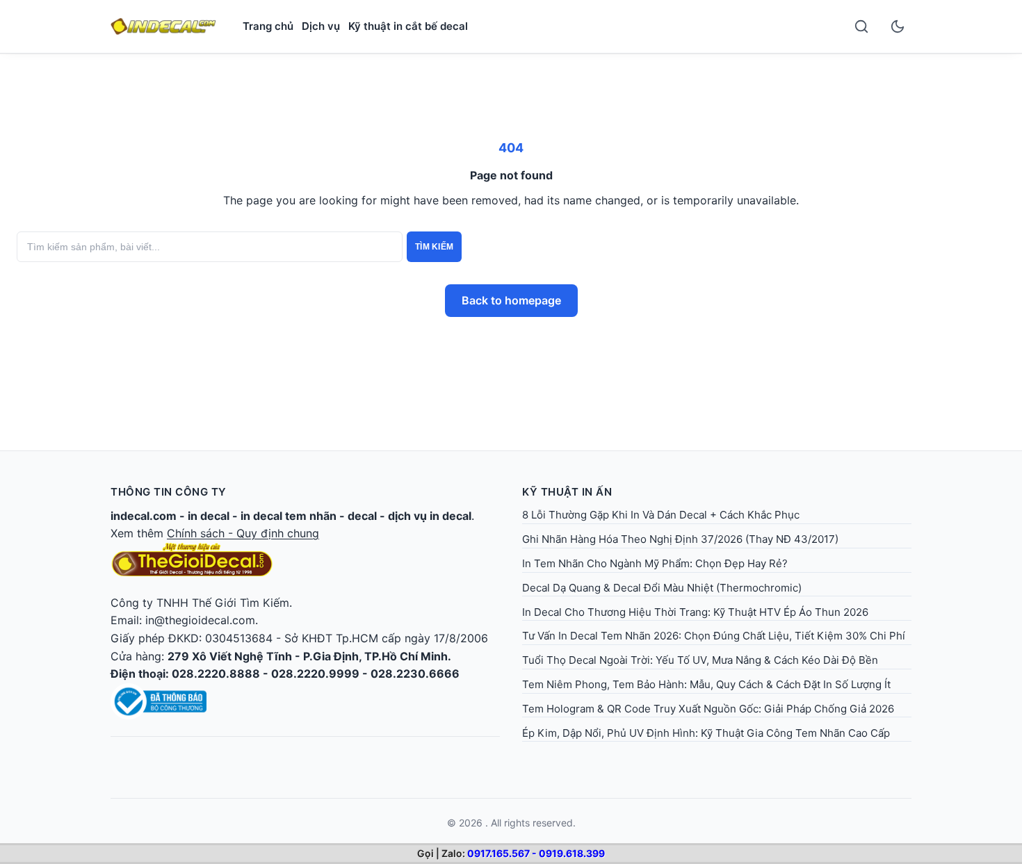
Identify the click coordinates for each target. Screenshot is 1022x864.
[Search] (861, 26)
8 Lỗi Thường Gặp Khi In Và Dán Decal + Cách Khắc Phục (661, 514)
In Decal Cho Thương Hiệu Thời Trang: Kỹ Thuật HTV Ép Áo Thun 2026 (695, 612)
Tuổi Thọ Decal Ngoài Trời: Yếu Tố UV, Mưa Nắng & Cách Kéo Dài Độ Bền (700, 660)
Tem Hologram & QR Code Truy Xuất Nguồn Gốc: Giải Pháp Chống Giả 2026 (708, 708)
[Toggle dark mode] (897, 26)
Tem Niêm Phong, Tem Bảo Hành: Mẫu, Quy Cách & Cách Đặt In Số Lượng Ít (706, 684)
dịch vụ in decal (429, 516)
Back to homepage (511, 300)
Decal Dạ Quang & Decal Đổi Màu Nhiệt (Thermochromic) (662, 587)
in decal (208, 516)
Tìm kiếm (434, 247)
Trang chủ (268, 26)
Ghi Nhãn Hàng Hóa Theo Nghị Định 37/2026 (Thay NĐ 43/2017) (680, 539)
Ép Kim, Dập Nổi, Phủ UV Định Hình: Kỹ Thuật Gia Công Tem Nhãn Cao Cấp (706, 733)
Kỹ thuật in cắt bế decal (408, 26)
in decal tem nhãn (288, 516)
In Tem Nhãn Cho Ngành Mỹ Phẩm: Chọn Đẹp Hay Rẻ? (655, 563)
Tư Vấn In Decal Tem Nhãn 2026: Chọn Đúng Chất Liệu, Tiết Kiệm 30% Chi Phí (713, 635)
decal (362, 516)
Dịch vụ (321, 26)
